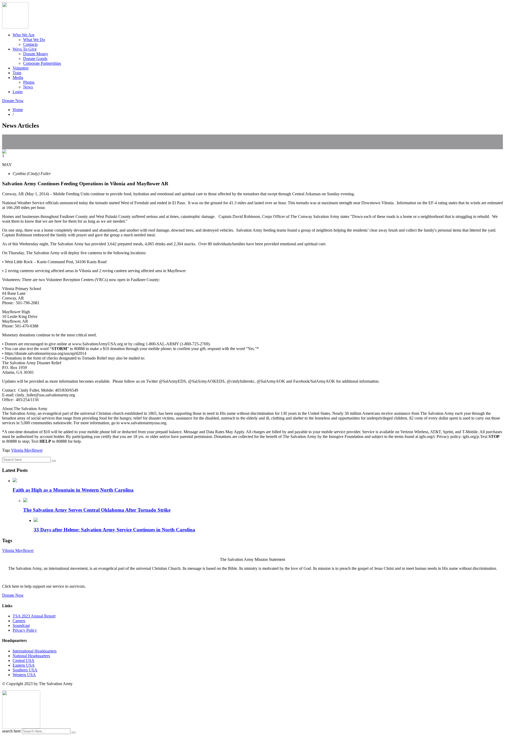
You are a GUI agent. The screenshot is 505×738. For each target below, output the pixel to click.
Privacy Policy (25, 630)
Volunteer (21, 68)
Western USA (24, 674)
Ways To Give (25, 49)
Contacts (30, 44)
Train (17, 73)
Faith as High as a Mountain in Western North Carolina (73, 490)
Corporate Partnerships (42, 63)
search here (11, 731)
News (28, 87)
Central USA (23, 660)
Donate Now (13, 100)
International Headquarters (35, 651)
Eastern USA (24, 665)
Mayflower (33, 450)
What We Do (34, 39)
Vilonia (17, 450)
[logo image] (21, 727)
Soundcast (21, 625)
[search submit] (74, 732)
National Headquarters (31, 656)
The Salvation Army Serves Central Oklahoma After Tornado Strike (96, 510)
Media (18, 77)
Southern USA (25, 670)
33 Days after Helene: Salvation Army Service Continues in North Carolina (114, 529)
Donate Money (35, 54)
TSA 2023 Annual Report (34, 616)
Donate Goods (35, 58)
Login (18, 91)
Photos (28, 82)
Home (18, 109)
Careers (19, 621)
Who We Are (23, 35)
